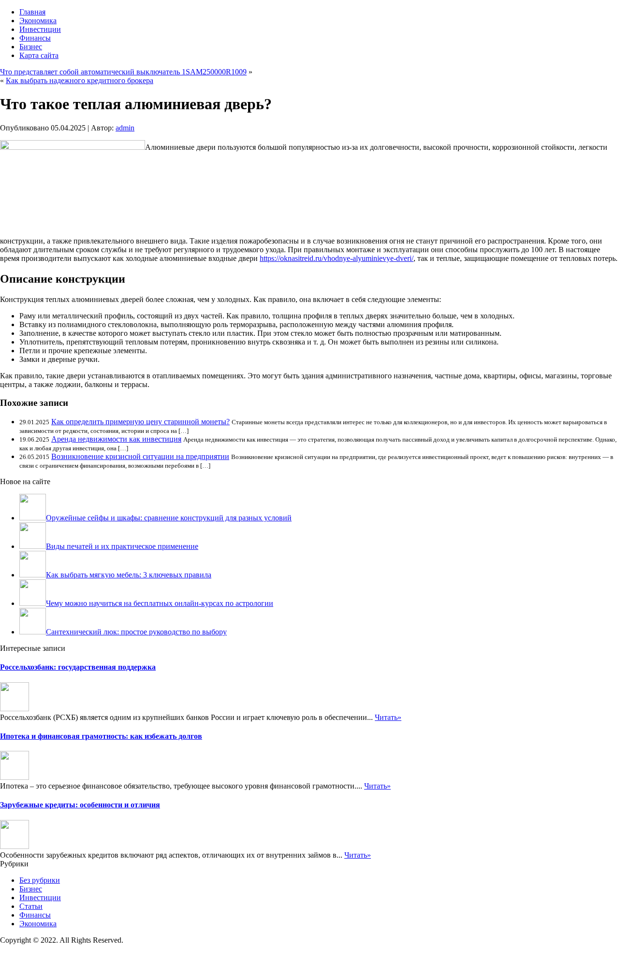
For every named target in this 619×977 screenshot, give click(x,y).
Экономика (38, 20)
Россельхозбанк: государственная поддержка (78, 667)
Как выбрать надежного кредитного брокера (79, 80)
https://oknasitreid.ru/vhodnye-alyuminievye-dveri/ (336, 258)
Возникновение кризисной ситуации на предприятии (140, 456)
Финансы (35, 38)
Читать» (388, 717)
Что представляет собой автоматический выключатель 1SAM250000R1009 (123, 72)
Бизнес (30, 47)
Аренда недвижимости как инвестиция (116, 439)
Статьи (31, 906)
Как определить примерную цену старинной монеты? (140, 421)
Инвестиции (40, 29)
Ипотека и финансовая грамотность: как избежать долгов (101, 736)
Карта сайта (39, 55)
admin (125, 128)
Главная (32, 12)
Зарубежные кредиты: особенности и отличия (80, 805)
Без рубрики (39, 880)
